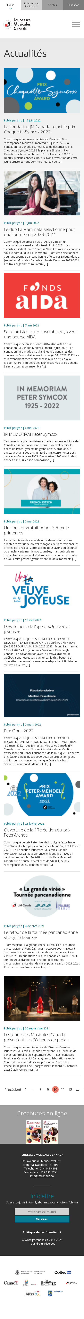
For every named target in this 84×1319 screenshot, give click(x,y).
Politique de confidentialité (42, 1232)
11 (63, 1089)
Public (10, 4)
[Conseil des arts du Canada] (30, 1272)
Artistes (52, 4)
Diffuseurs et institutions (31, 5)
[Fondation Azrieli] (32, 1293)
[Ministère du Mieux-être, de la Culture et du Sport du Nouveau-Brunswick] (48, 1283)
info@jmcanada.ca (42, 1176)
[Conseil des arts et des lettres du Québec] (62, 1272)
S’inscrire (42, 1219)
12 (70, 1089)
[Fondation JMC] (71, 1283)
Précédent (12, 1089)
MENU (76, 24)
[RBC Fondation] (55, 1293)
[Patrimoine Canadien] (10, 1283)
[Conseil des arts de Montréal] (29, 1283)
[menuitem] (10, 5)
